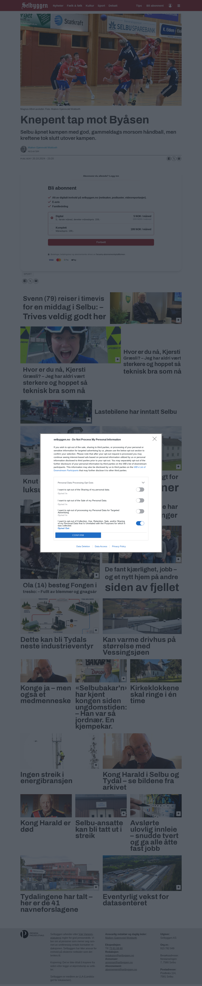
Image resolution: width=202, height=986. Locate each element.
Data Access (101, 546)
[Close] (156, 440)
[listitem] (101, 482)
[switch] (140, 489)
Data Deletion (83, 546)
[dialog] (101, 493)
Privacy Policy (119, 546)
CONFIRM (78, 535)
